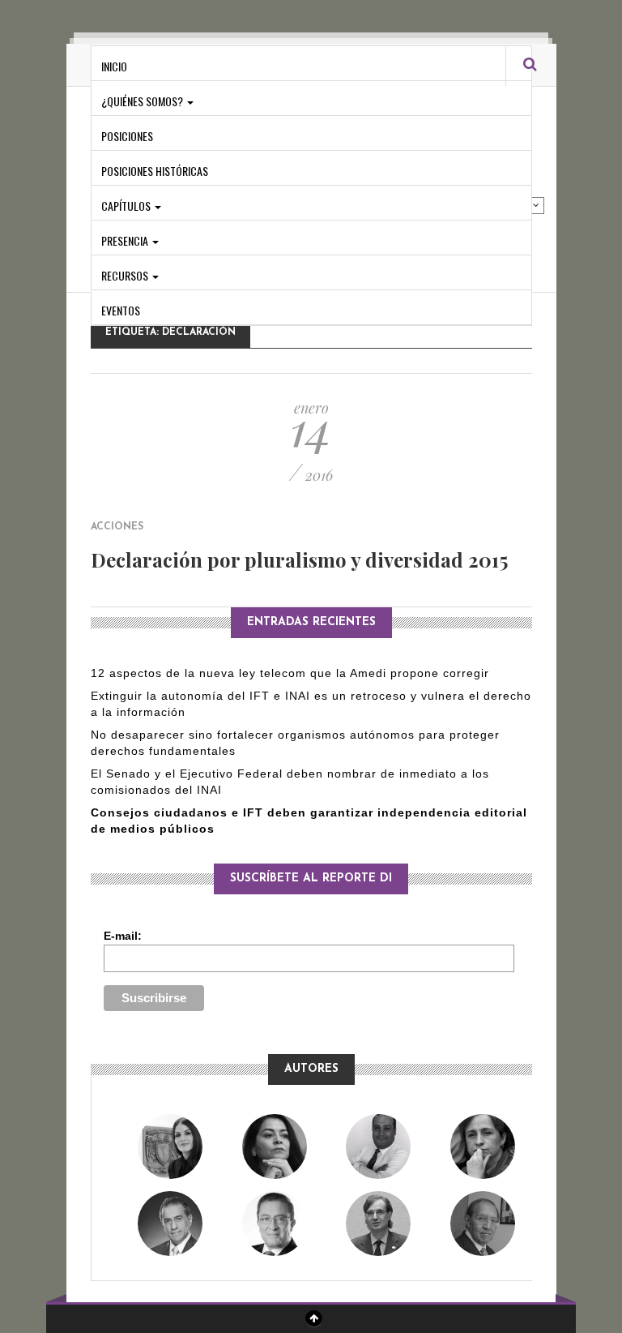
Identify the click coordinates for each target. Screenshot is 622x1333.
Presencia (126, 240)
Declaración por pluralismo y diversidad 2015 (299, 559)
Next (536, 205)
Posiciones (127, 135)
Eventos (120, 310)
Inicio (114, 66)
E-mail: (123, 935)
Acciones (117, 527)
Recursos (126, 275)
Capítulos (127, 205)
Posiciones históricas (154, 170)
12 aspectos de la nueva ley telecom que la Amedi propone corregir (292, 672)
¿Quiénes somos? (143, 100)
